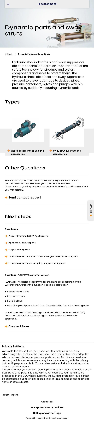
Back (9, 54)
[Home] (47, 3)
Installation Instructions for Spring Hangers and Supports (37, 263)
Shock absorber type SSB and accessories (27, 152)
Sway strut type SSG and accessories (67, 152)
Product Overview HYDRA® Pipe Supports (28, 236)
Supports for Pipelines (19, 249)
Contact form (19, 326)
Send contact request (25, 197)
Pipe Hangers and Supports (22, 243)
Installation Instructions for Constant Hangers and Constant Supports (43, 256)
